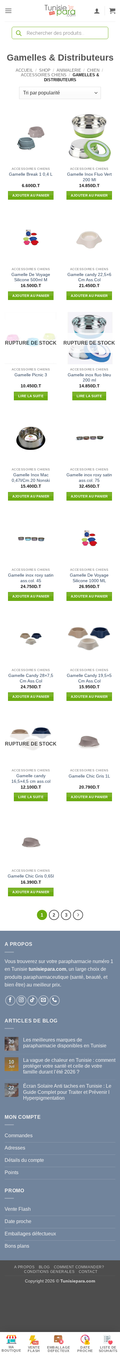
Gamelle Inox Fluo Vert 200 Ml (89, 177)
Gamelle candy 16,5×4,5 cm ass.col (30, 779)
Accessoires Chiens (43, 75)
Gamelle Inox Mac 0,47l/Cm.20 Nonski (31, 478)
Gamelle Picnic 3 (30, 375)
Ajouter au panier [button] (31, 195)
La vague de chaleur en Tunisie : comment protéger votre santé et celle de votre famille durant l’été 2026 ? (69, 1066)
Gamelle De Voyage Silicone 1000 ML (89, 578)
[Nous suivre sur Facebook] (10, 1000)
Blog (44, 1267)
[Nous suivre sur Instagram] (21, 1000)
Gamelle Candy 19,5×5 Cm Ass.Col (89, 678)
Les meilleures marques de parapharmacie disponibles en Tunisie (64, 1042)
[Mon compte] (97, 11)
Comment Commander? (79, 1267)
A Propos (24, 1267)
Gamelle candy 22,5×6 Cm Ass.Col (89, 277)
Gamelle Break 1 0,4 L (31, 174)
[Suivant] (78, 915)
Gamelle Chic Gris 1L (89, 776)
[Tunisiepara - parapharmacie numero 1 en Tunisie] (60, 11)
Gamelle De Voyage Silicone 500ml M (30, 277)
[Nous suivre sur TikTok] (32, 1000)
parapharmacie (74, 961)
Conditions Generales (49, 1272)
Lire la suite (30, 396)
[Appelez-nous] (55, 1000)
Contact (88, 1272)
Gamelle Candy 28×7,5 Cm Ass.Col (30, 678)
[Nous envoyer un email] (43, 1000)
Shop (44, 70)
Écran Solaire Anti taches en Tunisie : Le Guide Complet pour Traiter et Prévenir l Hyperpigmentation (67, 1091)
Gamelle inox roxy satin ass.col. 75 (89, 478)
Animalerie (69, 70)
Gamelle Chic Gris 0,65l (31, 876)
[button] (8, 10)
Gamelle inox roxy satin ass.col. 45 (31, 578)
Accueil (24, 70)
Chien (93, 70)
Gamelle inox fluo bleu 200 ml (89, 378)
